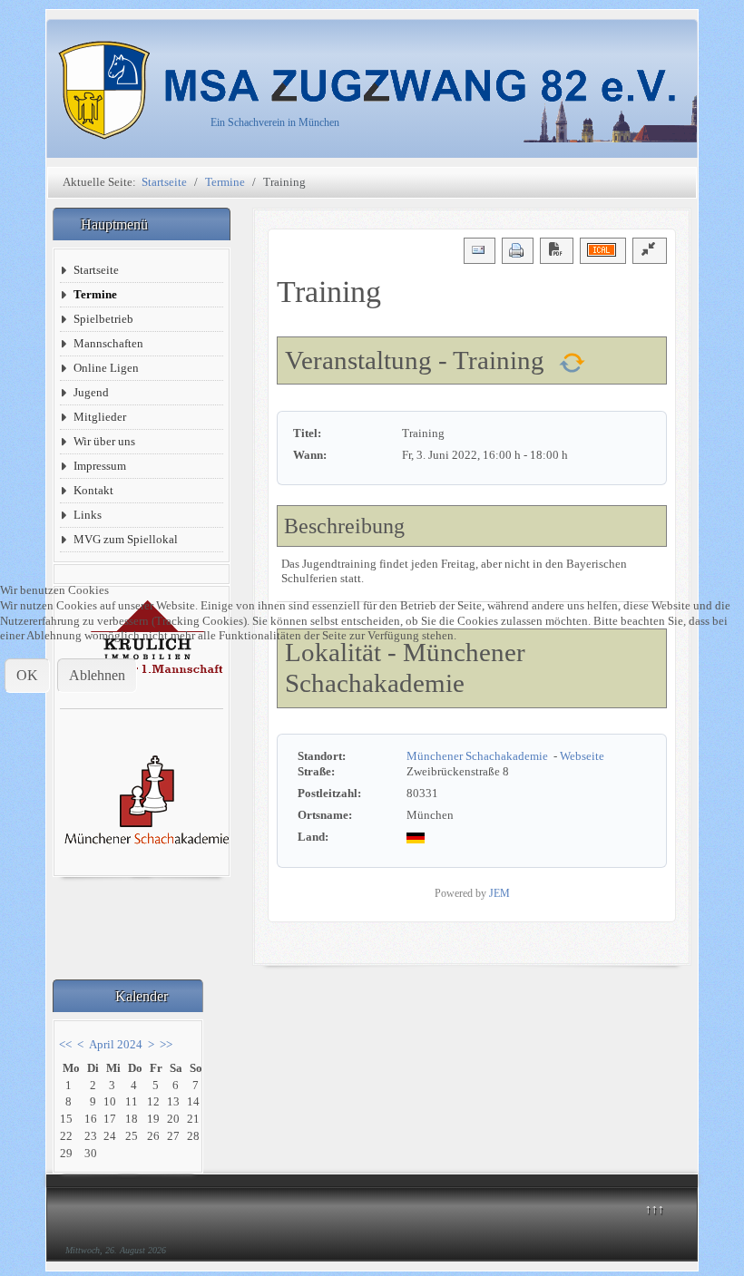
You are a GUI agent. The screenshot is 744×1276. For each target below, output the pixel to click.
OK (27, 675)
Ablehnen (97, 675)
